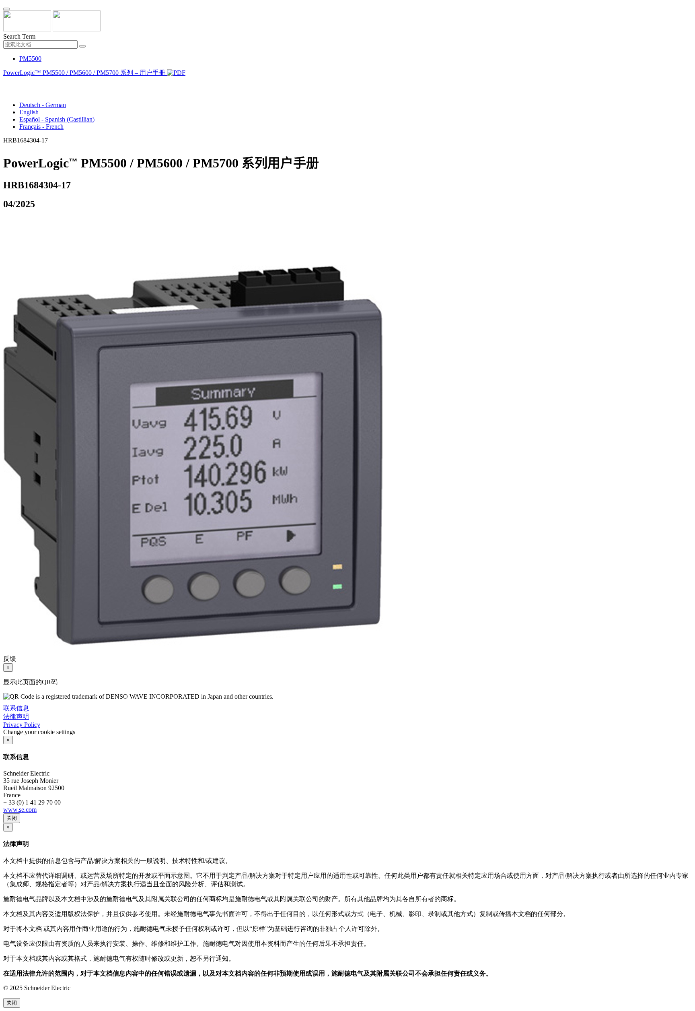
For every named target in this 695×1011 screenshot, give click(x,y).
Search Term (19, 36)
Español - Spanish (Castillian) (57, 119)
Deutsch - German (42, 104)
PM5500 (30, 58)
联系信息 (16, 708)
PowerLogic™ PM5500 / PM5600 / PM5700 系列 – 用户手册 (85, 72)
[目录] (6, 82)
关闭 (11, 818)
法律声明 (16, 716)
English (29, 112)
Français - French (41, 126)
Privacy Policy (21, 724)
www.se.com (20, 809)
